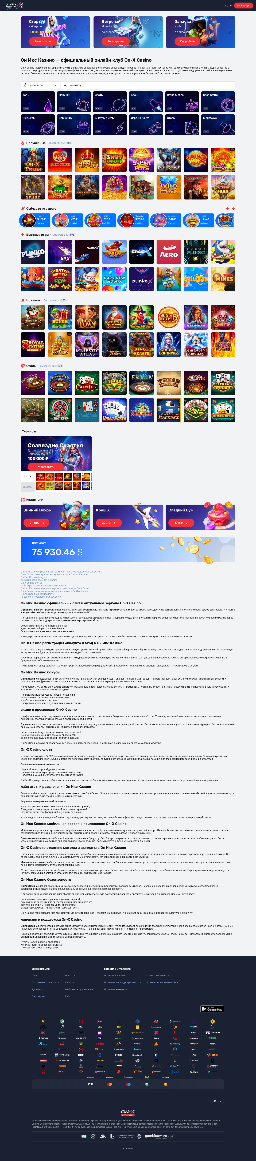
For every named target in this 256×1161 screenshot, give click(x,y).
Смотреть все (59, 143)
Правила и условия (115, 975)
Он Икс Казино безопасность (37, 594)
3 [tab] (128, 45)
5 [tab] (133, 45)
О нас (35, 975)
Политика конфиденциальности (122, 982)
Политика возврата (115, 989)
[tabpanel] (55, 32)
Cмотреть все (62, 234)
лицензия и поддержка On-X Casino (41, 596)
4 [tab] (130, 45)
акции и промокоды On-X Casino (39, 580)
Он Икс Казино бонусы (34, 577)
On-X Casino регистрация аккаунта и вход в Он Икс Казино (54, 574)
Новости (70, 975)
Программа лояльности (45, 982)
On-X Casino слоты (31, 582)
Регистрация (243, 5)
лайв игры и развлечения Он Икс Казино (44, 585)
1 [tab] (121, 45)
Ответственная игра (157, 975)
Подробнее (187, 41)
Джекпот (37, 989)
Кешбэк (69, 982)
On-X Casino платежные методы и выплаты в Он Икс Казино (55, 591)
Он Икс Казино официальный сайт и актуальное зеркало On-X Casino (60, 571)
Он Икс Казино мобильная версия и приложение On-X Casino (55, 588)
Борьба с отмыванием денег (162, 982)
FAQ (67, 996)
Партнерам (38, 996)
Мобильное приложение (79, 989)
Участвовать (45, 467)
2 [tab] (125, 45)
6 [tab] (136, 45)
